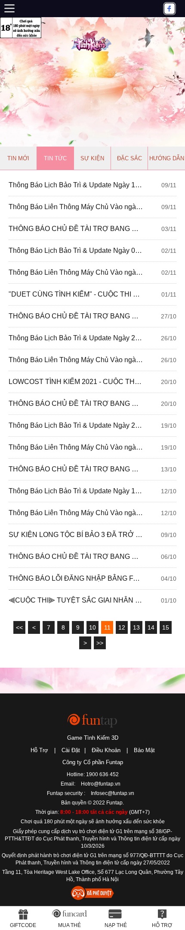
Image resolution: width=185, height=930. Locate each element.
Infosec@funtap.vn (112, 793)
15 (165, 627)
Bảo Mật (144, 750)
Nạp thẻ (116, 925)
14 (151, 627)
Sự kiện (92, 158)
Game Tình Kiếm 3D (92, 738)
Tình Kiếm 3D (92, 40)
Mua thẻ (69, 925)
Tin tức (55, 158)
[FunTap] (93, 720)
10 (92, 627)
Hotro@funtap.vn (100, 784)
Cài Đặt (71, 750)
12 (121, 627)
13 (136, 627)
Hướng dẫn (166, 158)
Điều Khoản (106, 750)
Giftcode (23, 925)
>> (99, 642)
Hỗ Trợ (39, 750)
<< (19, 627)
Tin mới (18, 158)
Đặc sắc (129, 158)
